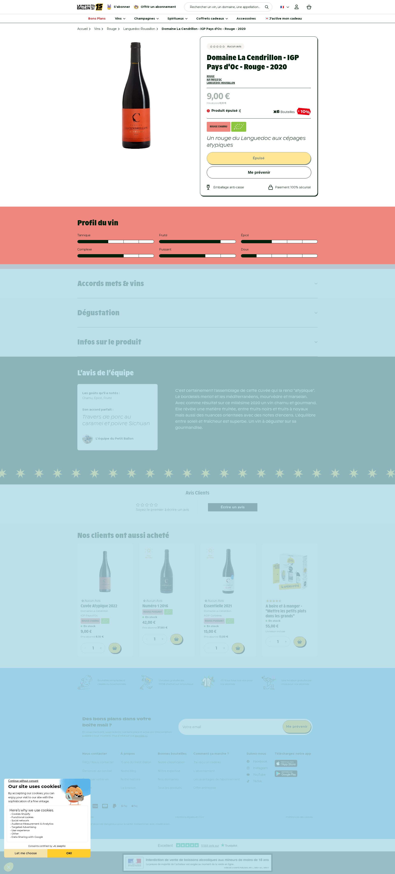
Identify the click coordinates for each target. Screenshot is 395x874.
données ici (141, 735)
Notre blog (128, 771)
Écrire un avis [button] (233, 507)
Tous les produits (170, 788)
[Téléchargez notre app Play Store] (294, 773)
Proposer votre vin (95, 779)
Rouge (112, 29)
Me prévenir (259, 172)
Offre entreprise (204, 788)
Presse (87, 788)
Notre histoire (130, 779)
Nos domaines (168, 779)
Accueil (82, 29)
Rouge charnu (218, 126)
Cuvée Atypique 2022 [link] (99, 605)
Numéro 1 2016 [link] (155, 605)
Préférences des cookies (299, 816)
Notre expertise (169, 771)
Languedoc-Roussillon (139, 29)
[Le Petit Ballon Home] (90, 7)
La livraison (128, 788)
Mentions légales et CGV (189, 816)
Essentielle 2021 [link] (218, 605)
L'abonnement (204, 771)
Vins (97, 29)
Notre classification (171, 762)
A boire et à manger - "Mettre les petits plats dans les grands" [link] (286, 611)
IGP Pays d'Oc (214, 79)
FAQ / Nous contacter (98, 762)
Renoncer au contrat (97, 771)
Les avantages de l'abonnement (216, 779)
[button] (228, 7)
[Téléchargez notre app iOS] (294, 763)
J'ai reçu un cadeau (207, 762)
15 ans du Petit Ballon (136, 762)
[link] (105, 571)
